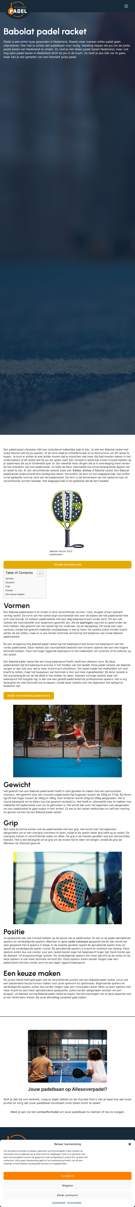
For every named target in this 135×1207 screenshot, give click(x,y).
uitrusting (53, 997)
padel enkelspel (78, 941)
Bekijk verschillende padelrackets (28, 695)
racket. (86, 665)
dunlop (87, 470)
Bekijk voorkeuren (67, 1195)
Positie (9, 590)
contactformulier (48, 1112)
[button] (129, 1144)
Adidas (76, 470)
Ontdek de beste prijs (67, 564)
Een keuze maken (15, 594)
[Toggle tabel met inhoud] (39, 573)
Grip (7, 586)
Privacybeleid (74, 1202)
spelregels (86, 622)
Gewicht (10, 582)
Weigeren (67, 1185)
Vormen (9, 578)
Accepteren (67, 1175)
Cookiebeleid (58, 1202)
